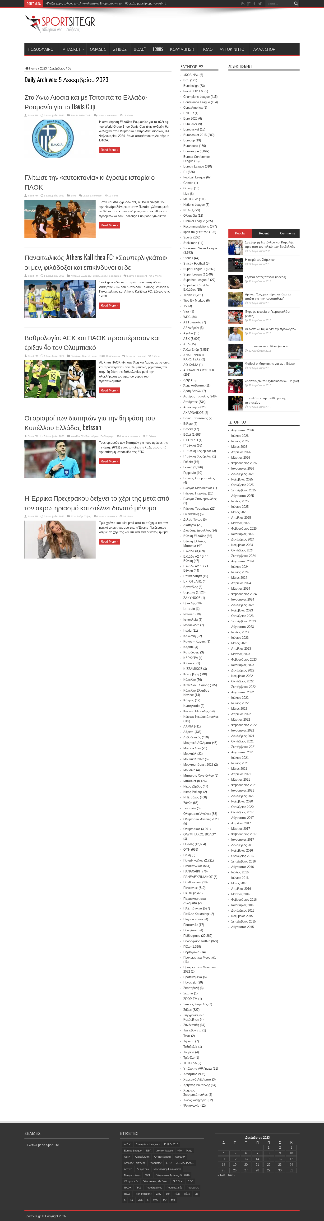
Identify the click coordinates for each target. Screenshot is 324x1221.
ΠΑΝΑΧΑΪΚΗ (192, 871)
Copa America (193, 107)
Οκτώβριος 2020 (242, 807)
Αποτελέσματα (162, 1156)
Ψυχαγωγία (191, 1105)
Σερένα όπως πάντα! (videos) (265, 277)
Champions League (196, 96)
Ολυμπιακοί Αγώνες (197, 814)
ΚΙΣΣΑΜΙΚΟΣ (192, 669)
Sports (187, 237)
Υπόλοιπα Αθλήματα (197, 1068)
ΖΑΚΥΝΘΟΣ (191, 598)
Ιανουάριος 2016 (242, 905)
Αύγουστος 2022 (242, 692)
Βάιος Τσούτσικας (195, 418)
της (165, 1199)
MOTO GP (190, 199)
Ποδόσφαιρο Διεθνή (196, 941)
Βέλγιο (188, 423)
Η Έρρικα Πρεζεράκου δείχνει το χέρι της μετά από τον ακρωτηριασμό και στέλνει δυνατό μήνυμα (96, 502)
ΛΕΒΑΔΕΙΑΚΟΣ (185, 1162)
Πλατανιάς (190, 925)
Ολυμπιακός (191, 829)
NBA (186, 210)
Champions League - (148, 1144)
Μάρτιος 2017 (240, 828)
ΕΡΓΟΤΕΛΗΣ (192, 581)
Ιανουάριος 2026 (242, 468)
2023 (43, 68)
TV (185, 306)
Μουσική (189, 770)
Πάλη (187, 855)
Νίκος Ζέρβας (192, 786)
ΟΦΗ (102, 356)
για (196, 1193)
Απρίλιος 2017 (241, 823)
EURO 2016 (171, 1144)
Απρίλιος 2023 (241, 648)
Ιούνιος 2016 (240, 878)
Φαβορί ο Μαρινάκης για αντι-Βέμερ (270, 363)
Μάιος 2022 (239, 708)
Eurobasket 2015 (195, 135)
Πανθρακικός (192, 882)
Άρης (186, 380)
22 (268, 1164)
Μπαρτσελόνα (132, 1175)
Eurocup (189, 140)
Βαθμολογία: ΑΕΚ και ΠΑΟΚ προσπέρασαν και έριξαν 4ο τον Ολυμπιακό (92, 342)
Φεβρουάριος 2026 (244, 463)
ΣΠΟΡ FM (190, 999)
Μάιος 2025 (239, 512)
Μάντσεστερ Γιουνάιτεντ (167, 1169)
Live (186, 194)
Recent (264, 233)
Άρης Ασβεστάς (193, 385)
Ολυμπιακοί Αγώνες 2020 (200, 819)
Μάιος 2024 (239, 577)
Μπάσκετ (71, 49)
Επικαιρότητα (192, 576)
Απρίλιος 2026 (241, 452)
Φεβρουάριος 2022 (244, 725)
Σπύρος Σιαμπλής (195, 1004)
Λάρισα (95, 436)
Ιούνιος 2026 (240, 441)
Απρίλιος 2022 (241, 714)
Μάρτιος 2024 (240, 588)
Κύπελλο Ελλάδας (80, 276)
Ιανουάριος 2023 (242, 665)
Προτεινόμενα (192, 977)
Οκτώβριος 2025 (242, 485)
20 (246, 1164)
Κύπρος (188, 700)
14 (257, 1159)
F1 (185, 172)
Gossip (188, 188)
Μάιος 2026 (239, 446)
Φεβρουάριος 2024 (244, 594)
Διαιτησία (189, 525)
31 (291, 1170)
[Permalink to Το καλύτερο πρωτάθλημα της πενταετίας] (235, 409)
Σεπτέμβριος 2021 (243, 747)
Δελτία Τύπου (192, 519)
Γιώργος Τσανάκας (196, 508)
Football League (194, 177)
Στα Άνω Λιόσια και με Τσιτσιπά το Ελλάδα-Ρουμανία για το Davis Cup (86, 101)
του (173, 1199)
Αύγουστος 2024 (242, 561)
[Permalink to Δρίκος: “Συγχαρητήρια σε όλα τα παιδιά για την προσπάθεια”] (235, 305)
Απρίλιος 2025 (241, 517)
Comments (287, 233)
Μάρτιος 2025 (240, 523)
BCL (186, 80)
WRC (186, 317)
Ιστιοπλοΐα (190, 619)
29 (268, 1170)
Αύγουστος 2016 (242, 867)
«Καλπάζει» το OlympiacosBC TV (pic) (272, 381)
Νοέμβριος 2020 (242, 801)
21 (257, 1164)
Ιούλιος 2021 (240, 758)
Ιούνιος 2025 (240, 506)
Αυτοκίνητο (232, 49)
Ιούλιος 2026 (240, 436)
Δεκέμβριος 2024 (242, 539)
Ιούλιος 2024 (240, 567)
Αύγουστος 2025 (242, 496)
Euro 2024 (190, 124)
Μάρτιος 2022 (240, 719)
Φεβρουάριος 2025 (244, 528)
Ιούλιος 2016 (240, 872)
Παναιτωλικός (99, 276)
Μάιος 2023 (239, 643)
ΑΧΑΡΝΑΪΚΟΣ (193, 413)
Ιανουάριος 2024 (242, 599)
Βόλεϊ (139, 49)
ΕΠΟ (169, 1162)
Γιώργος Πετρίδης (195, 493)
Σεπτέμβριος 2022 (243, 687)
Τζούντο (188, 1041)
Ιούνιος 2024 (240, 572)
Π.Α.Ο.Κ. (178, 1181)
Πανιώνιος (190, 888)
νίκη (140, 1199)
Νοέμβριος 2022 (242, 676)
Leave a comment (107, 115)
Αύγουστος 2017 (242, 818)
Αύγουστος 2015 (242, 927)
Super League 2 (194, 274)
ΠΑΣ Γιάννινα (192, 908)
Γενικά (187, 467)
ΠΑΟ (190, 1181)
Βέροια (188, 429)
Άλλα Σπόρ (264, 49)
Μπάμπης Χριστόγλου (198, 775)
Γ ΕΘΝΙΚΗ (190, 440)
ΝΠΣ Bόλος (191, 797)
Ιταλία (187, 630)
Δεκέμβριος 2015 (242, 910)
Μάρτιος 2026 (240, 457)
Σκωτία (188, 993)
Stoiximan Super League (84, 356)
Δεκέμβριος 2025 (242, 474)
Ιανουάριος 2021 (242, 790)
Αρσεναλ (180, 1156)
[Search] (296, 3)
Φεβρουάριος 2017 (244, 834)
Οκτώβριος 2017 (242, 812)
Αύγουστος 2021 (242, 752)
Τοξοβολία (190, 1047)
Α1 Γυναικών (192, 322)
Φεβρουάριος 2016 (244, 899)
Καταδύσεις (191, 652)
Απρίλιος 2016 (241, 888)
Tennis (158, 49)
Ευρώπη (189, 592)
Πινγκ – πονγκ (193, 919)
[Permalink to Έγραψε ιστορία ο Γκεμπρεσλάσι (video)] (235, 323)
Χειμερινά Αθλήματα (197, 1079)
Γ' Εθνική (189, 445)
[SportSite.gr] (60, 30)
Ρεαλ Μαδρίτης (143, 1193)
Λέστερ (128, 1169)
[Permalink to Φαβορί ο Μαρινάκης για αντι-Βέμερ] (235, 375)
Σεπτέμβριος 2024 (243, 556)
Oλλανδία (190, 215)
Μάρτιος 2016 (240, 894)
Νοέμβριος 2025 (242, 479)
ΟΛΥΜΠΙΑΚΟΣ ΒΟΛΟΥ (199, 834)
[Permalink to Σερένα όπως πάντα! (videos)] (235, 288)
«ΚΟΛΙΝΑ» (191, 75)
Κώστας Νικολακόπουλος (200, 716)
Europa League (193, 166)
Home (33, 68)
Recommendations (196, 226)
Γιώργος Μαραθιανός (197, 488)
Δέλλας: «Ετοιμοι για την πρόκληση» (270, 329)
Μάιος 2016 (239, 883)
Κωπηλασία (191, 706)
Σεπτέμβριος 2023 (243, 621)
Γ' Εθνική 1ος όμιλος (197, 451)
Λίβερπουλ (143, 1169)
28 (257, 1170)
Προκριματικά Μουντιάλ (199, 957)
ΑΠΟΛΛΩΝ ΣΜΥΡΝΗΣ (199, 370)
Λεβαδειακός (192, 737)
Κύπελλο (189, 679)
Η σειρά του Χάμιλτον (260, 259)
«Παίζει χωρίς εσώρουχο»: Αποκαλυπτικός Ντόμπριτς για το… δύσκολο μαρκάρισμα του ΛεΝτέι (106, 3)
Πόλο (207, 49)
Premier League (194, 221)
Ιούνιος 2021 (240, 763)
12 (234, 1159)
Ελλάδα (188, 551)
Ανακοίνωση (142, 1156)
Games (188, 183)
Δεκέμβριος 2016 (242, 845)
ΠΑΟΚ (187, 893)
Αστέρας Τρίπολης (196, 396)
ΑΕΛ (186, 344)
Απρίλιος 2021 (241, 774)
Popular (240, 233)
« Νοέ (221, 1175)
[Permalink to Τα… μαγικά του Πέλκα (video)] (235, 357)
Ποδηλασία (191, 930)
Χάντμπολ (190, 1074)
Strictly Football (194, 263)
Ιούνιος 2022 (240, 703)
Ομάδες (98, 49)
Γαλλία (188, 462)
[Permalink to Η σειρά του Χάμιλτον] (235, 271)
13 (246, 1159)
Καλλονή (189, 636)
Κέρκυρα (189, 663)
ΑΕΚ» (127, 1156)
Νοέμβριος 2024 (242, 545)
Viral (186, 311)
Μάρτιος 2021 (240, 779)
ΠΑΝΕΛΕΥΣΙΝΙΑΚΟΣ (198, 877)
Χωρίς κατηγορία (195, 1100)
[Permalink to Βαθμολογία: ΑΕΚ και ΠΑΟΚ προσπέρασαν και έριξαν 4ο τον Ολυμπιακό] (60, 397)
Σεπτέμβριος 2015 (243, 921)
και (131, 1199)
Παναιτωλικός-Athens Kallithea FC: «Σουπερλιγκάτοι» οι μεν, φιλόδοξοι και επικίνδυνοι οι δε (95, 262)
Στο (168, 1193)
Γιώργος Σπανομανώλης (200, 499)
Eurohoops (190, 146)
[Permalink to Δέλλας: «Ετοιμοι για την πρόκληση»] (235, 340)
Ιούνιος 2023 (240, 637)
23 (280, 1164)
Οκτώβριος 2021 (242, 741)
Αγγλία (188, 333)
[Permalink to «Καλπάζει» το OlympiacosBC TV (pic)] (235, 392)
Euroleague (191, 151)
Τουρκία (188, 1052)
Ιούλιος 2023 (240, 632)
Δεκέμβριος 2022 (242, 670)
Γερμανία (189, 473)
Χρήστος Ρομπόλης (196, 1085)
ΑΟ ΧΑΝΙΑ (190, 365)
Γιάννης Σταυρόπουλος (199, 478)
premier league (164, 1150)
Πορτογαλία (191, 952)
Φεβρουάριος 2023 (244, 659)
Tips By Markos (194, 300)
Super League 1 (194, 269)
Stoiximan (190, 243)
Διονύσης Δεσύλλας (197, 530)
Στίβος (120, 49)
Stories (188, 258)
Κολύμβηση (182, 49)
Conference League (196, 102)
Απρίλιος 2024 (241, 583)
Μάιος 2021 (239, 768)
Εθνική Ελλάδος (194, 536)
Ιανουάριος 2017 (242, 839)
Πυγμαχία (190, 982)
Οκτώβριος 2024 (242, 550)
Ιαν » (231, 1175)
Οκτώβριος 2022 (242, 681)
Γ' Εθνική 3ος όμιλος (197, 456)
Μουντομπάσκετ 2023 (198, 764)
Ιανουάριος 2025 (242, 534)
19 (234, 1164)
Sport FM (33, 115)
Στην (158, 1193)
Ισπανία (188, 614)
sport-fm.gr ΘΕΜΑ (195, 232)
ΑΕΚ (186, 338)
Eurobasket (191, 129)
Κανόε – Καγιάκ (194, 641)
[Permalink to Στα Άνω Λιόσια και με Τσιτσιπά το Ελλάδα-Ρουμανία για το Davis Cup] (60, 156)
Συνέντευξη (191, 1025)
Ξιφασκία (189, 808)
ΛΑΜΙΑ (188, 726)
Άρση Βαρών (192, 391)
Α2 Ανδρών (191, 328)
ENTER (188, 113)
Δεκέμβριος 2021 (242, 736)
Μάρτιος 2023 (240, 654)
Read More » (109, 150)
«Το (179, 1150)
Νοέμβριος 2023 (242, 610)
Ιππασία (189, 608)
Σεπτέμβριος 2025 (243, 490)
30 (280, 1170)
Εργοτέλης (190, 587)
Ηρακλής (189, 603)
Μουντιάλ (189, 753)
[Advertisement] (213, 26)
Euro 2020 (190, 118)
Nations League (194, 204)
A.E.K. (127, 1144)
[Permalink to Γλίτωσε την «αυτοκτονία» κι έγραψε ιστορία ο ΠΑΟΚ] (60, 236)
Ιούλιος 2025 (240, 501)
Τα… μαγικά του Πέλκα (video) (266, 346)
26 (234, 1170)
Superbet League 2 (196, 280)
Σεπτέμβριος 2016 (243, 861)
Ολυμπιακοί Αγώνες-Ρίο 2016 (173, 1175)
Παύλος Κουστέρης (196, 914)
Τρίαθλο (188, 1057)
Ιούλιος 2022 (240, 697)
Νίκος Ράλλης (192, 792)
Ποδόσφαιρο (40, 49)
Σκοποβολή (191, 988)
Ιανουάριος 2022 (242, 730)
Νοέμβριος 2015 (242, 916)
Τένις (186, 1036)
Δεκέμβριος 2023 (242, 605)
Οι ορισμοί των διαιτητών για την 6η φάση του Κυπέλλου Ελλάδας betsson (89, 422)
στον (155, 1199)
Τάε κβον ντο (192, 1030)
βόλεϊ (187, 1193)
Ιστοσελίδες (191, 625)
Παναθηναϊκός (193, 860)
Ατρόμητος (190, 402)
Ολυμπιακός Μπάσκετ (155, 1181)
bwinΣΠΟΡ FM (193, 91)
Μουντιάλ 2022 (193, 759)
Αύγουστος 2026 (242, 430)
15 (268, 1159)
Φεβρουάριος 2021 (244, 785)
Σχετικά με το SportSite (43, 1145)
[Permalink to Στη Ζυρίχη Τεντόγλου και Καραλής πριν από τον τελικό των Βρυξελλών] (235, 253)
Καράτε (188, 647)
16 (280, 1159)
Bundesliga (191, 86)
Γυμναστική (191, 514)
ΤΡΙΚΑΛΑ (190, 1063)
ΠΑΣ (138, 1187)
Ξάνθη (187, 803)
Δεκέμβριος (57, 68)
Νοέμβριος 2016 (242, 850)
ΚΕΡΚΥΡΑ (190, 658)
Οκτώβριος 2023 (242, 616)
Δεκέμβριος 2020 (242, 796)
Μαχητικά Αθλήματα (197, 743)
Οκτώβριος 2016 (242, 856)
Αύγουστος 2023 (242, 627)
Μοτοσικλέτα (192, 748)
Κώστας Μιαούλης (195, 711)
